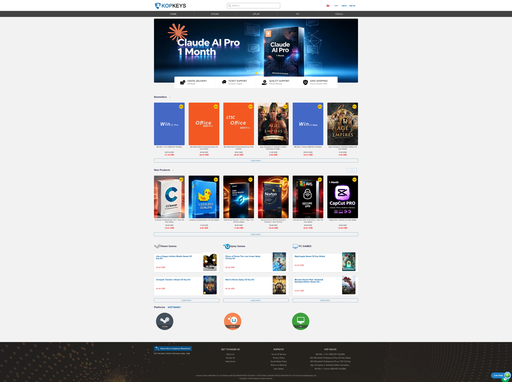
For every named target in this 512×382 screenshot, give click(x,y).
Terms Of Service (278, 354)
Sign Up (352, 5)
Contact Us (230, 357)
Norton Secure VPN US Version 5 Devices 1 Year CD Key (273, 221)
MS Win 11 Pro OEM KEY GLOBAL (169, 147)
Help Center (230, 361)
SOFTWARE (174, 307)
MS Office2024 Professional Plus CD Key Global (204, 148)
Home (173, 13)
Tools (338, 13)
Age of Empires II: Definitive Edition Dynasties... (330, 365)
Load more (256, 160)
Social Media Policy (279, 361)
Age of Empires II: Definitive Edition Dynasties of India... (273, 148)
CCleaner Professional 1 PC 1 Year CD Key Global (169, 221)
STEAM (215, 13)
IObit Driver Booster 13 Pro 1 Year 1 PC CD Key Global (239, 221)
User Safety (279, 368)
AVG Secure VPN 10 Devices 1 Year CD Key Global (308, 221)
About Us (230, 354)
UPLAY (256, 13)
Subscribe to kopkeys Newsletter (175, 348)
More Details (169, 143)
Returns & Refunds (279, 365)
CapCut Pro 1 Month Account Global (342, 220)
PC (297, 13)
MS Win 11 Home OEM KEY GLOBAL (308, 147)
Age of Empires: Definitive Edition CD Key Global (343, 148)
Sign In (344, 5)
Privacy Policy (279, 357)
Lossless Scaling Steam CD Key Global (204, 220)
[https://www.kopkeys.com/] (170, 4)
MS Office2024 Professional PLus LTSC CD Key (239, 148)
